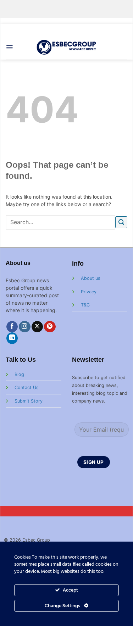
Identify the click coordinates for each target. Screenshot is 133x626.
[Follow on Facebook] (12, 327)
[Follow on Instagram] (25, 327)
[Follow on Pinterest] (50, 327)
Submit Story (29, 401)
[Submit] (121, 222)
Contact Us (27, 387)
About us (90, 278)
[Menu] (9, 47)
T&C (85, 305)
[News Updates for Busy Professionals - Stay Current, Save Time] (66, 47)
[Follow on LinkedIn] (12, 338)
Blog (19, 374)
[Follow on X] (37, 327)
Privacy (88, 291)
